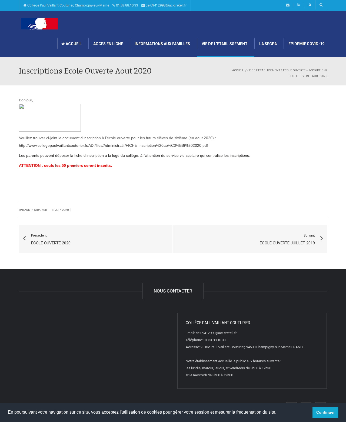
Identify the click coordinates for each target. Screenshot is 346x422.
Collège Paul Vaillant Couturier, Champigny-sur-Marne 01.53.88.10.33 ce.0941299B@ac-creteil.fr (106, 5)
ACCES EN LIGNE (107, 44)
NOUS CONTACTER (173, 291)
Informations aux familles (162, 44)
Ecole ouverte (294, 70)
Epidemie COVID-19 (306, 44)
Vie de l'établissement (224, 44)
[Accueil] (39, 24)
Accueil (73, 44)
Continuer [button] (325, 412)
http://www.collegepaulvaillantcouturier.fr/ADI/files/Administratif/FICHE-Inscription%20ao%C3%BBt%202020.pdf (113, 145)
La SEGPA (267, 44)
